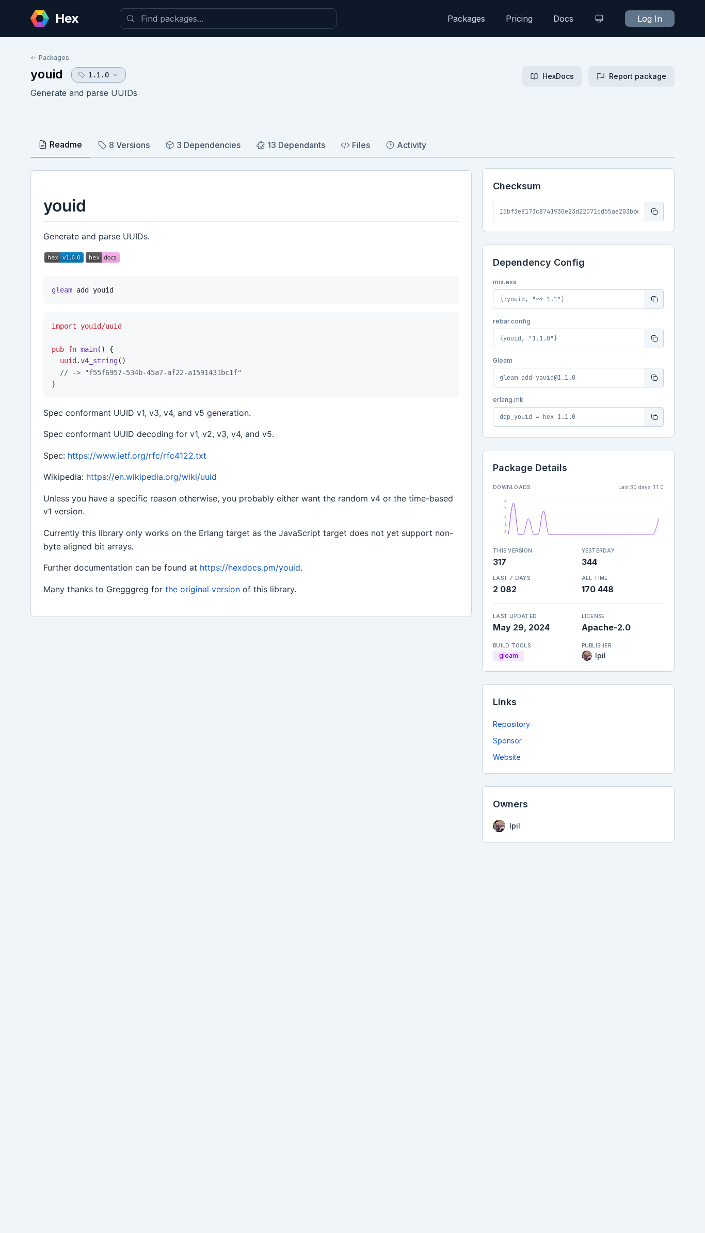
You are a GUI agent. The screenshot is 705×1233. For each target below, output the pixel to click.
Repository (511, 724)
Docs (563, 18)
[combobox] (228, 18)
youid (46, 74)
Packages (466, 18)
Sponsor (507, 740)
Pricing (519, 18)
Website (507, 757)
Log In (649, 18)
